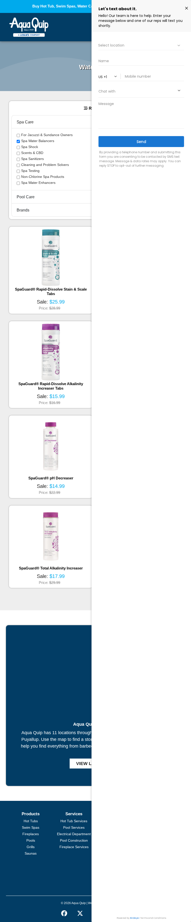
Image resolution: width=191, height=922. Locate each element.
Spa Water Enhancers (38, 183)
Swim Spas (30, 827)
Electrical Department (74, 834)
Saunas (31, 853)
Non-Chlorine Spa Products (42, 177)
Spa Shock (29, 147)
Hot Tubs (31, 821)
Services (73, 814)
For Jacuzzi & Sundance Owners (47, 135)
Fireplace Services (74, 847)
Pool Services (74, 827)
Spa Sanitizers (32, 159)
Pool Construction (74, 840)
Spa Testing (30, 171)
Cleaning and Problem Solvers (45, 165)
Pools (30, 840)
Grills (31, 847)
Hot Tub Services (73, 821)
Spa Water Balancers (37, 141)
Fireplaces (30, 834)
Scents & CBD (32, 153)
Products (31, 814)
